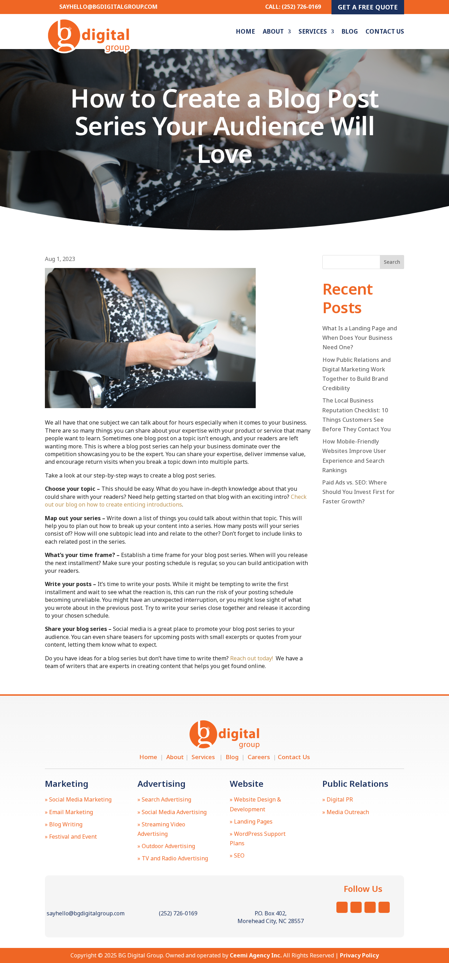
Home (245, 31)
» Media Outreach (345, 812)
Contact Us (385, 31)
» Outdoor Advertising (166, 846)
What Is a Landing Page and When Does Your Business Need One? (359, 337)
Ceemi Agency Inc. (256, 955)
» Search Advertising (164, 799)
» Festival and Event (71, 836)
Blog (350, 31)
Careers (260, 757)
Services (313, 31)
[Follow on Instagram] (342, 907)
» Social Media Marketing (78, 799)
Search (392, 262)
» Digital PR (337, 799)
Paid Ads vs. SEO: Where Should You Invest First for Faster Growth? (358, 492)
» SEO (237, 855)
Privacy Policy (359, 955)
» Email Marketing (69, 812)
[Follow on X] (356, 907)
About (273, 31)
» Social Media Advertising (172, 812)
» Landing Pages (251, 821)
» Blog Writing (63, 824)
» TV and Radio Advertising (173, 858)
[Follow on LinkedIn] (384, 907)
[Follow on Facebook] (370, 907)
